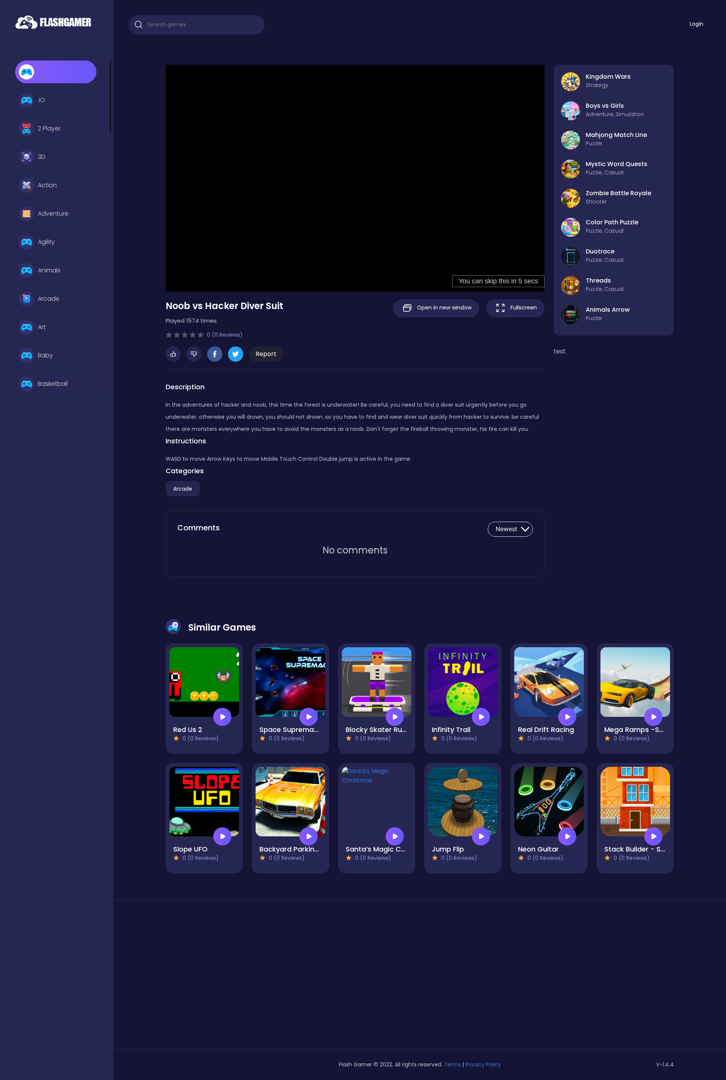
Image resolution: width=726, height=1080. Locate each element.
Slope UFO (190, 849)
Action (47, 185)
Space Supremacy (290, 729)
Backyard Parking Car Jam (304, 849)
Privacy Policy (483, 1064)
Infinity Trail (451, 729)
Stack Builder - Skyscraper (649, 849)
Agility (46, 242)
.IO (41, 100)
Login (696, 24)
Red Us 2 (187, 729)
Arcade (48, 298)
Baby (45, 355)
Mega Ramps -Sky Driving (648, 729)
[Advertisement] (247, 977)
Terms (452, 1064)
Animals (49, 270)
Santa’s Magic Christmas (388, 849)
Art (42, 327)
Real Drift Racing (546, 729)
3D (41, 156)
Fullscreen (523, 307)
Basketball (53, 383)
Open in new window (444, 307)
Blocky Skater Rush (378, 729)
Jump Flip (448, 849)
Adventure (53, 213)
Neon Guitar (538, 849)
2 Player (49, 128)
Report (266, 354)
